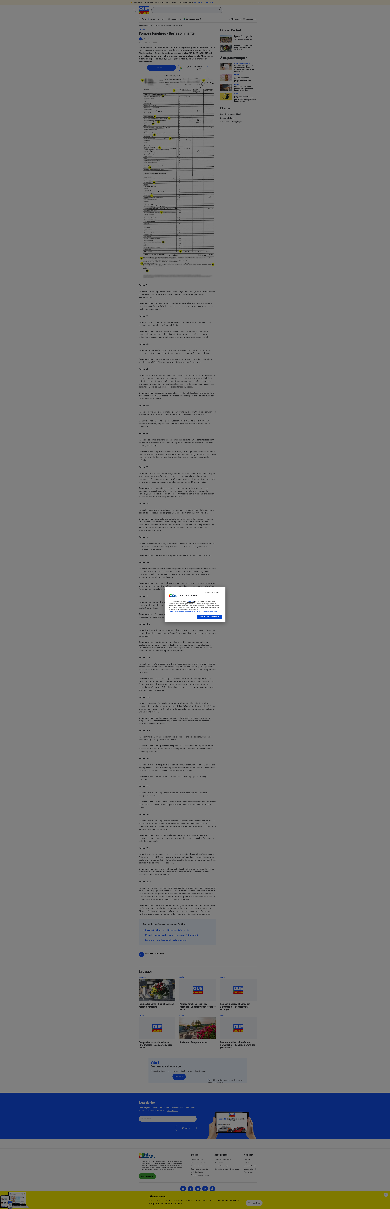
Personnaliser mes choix (210, 611)
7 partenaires (190, 601)
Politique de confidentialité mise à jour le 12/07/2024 (184, 611)
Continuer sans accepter (212, 592)
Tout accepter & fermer (209, 616)
